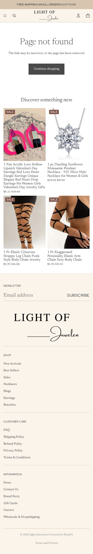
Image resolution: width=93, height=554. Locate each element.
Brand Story (11, 496)
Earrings (9, 397)
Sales (6, 377)
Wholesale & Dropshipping (21, 517)
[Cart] (88, 15)
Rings (7, 391)
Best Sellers (11, 370)
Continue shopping (46, 69)
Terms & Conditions (16, 457)
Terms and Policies (46, 543)
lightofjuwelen (38, 534)
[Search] (14, 15)
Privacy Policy (13, 450)
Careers (8, 510)
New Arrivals (12, 363)
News (7, 482)
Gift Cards (10, 503)
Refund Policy (12, 443)
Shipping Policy (13, 437)
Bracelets (9, 404)
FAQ (6, 430)
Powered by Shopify (61, 534)
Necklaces (10, 384)
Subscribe (78, 295)
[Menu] (5, 16)
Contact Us (10, 489)
